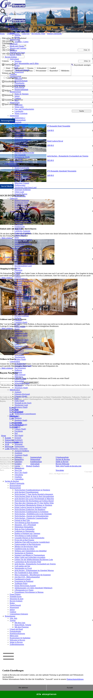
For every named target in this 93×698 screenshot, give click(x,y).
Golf (16, 68)
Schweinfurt (19, 381)
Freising (18, 277)
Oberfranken (14, 416)
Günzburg (18, 462)
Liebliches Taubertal (22, 231)
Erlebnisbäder (20, 85)
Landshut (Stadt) (21, 322)
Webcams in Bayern (17, 640)
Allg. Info (13, 618)
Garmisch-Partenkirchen (24, 281)
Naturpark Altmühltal (23, 233)
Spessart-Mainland (22, 242)
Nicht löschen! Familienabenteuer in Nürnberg (32, 490)
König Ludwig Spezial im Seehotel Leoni (30, 507)
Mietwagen (14, 636)
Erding (17, 274)
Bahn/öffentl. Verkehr (23, 625)
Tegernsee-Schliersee (23, 190)
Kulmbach (19, 440)
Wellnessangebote (21, 124)
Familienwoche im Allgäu (24, 549)
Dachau (17, 268)
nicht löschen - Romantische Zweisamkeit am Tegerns (35, 564)
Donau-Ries (19, 459)
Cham (17, 344)
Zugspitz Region (21, 194)
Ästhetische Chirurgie (23, 140)
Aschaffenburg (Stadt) (23, 366)
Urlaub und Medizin (17, 131)
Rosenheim (19, 301)
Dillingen (18, 457)
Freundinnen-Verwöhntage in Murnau (29, 592)
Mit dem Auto (20, 623)
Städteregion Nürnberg (23, 244)
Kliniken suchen (21, 144)
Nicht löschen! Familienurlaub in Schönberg (31, 512)
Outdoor (18, 98)
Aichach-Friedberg (22, 451)
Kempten (18, 464)
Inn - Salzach (20, 181)
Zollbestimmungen (17, 644)
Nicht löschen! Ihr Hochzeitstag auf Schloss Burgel (34, 501)
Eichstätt (18, 272)
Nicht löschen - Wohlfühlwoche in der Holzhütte (33, 514)
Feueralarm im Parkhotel (24, 581)
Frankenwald (20, 227)
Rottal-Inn (18, 331)
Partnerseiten (19, 446)
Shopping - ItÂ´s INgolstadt (25, 525)
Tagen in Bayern (16, 161)
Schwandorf (19, 355)
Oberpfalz (13, 338)
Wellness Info (20, 129)
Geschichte (14, 29)
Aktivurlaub (14, 59)
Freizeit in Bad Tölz (22, 520)
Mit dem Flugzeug (22, 627)
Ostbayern (14, 198)
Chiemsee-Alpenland (23, 177)
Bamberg (18, 418)
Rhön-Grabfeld (20, 379)
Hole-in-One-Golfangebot (24, 529)
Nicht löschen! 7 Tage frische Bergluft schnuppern (34, 494)
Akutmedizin (19, 133)
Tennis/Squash (15, 605)
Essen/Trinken (15, 594)
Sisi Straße (19, 159)
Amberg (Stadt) (20, 342)
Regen (17, 329)
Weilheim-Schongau (22, 307)
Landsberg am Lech (22, 285)
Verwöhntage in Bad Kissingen (26, 523)
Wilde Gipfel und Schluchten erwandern (30, 557)
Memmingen (19, 468)
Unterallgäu (19, 479)
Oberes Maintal (20, 235)
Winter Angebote (21, 113)
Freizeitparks (19, 83)
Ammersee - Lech (21, 170)
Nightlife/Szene (16, 596)
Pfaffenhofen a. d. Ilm (23, 298)
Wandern (18, 61)
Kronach (18, 438)
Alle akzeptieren (46, 694)
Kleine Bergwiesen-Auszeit (25, 586)
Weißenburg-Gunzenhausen (25, 414)
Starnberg (18, 303)
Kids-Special (19, 87)
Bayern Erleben (11, 57)
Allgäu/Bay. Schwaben (18, 449)
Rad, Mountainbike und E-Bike (27, 63)
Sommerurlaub (15, 92)
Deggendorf (19, 311)
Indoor (17, 96)
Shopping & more (16, 599)
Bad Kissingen (20, 368)
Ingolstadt (18, 283)
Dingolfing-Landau (22, 314)
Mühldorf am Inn (21, 290)
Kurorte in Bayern (21, 142)
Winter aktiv (19, 107)
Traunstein (19, 305)
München (18, 292)
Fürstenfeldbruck (21, 279)
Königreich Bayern (22, 31)
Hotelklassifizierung (17, 633)
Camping (13, 74)
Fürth (17, 398)
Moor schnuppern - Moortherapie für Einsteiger (33, 575)
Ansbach (18, 392)
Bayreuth (18, 422)
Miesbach (18, 288)
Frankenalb (19, 224)
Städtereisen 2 (20, 118)
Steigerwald (19, 246)
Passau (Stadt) (20, 327)
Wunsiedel (19, 444)
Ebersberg (18, 270)
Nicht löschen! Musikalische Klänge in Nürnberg (33, 505)
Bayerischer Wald (21, 203)
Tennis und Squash (22, 70)
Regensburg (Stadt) (22, 353)
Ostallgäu (18, 477)
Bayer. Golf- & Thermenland (26, 207)
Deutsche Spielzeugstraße (24, 153)
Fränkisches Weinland (23, 222)
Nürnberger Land (21, 405)
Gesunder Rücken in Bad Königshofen (29, 538)
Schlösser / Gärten (21, 42)
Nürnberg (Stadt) (21, 407)
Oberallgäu (19, 475)
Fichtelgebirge (20, 216)
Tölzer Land (19, 192)
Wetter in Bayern (16, 642)
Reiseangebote (20, 120)
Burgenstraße (20, 150)
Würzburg (18, 385)
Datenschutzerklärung (75, 679)
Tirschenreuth (20, 357)
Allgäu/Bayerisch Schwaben (20, 248)
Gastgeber (18, 79)
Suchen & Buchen (12, 481)
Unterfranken (15, 361)
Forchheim (19, 431)
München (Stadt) (21, 294)
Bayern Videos (15, 55)
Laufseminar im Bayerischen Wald (28, 562)
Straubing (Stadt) (21, 335)
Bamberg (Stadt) (21, 420)
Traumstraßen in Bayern (19, 146)
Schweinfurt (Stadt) (22, 383)
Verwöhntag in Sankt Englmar (26, 536)
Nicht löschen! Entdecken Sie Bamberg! (30, 509)
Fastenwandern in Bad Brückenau (28, 544)
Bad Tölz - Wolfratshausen (25, 264)
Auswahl (70, 688)
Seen (16, 100)
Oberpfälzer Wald (21, 209)
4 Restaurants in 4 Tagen (24, 590)
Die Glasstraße (20, 155)
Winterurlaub (15, 103)
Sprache (18, 35)
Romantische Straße (22, 157)
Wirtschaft (13, 44)
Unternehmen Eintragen (19, 614)
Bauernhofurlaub (21, 81)
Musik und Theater (17, 46)
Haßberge (18, 229)
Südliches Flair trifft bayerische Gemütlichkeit (32, 542)
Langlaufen (19, 111)
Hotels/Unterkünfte (22, 168)
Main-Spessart (20, 375)
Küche (17, 37)
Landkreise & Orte (12, 257)
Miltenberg (19, 377)
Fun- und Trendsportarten (24, 109)
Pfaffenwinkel (20, 185)
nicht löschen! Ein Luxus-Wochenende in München (34, 499)
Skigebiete (19, 105)
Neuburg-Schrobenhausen (25, 296)
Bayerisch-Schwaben (23, 255)
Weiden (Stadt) (20, 359)
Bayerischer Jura (21, 205)
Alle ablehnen (23, 688)
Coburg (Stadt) (20, 429)
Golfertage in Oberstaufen (24, 531)
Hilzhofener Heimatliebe (24, 527)
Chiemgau (18, 174)
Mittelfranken (15, 390)
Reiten (17, 66)
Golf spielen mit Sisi (22, 566)
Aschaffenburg (20, 364)
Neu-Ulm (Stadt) (21, 472)
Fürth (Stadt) (19, 401)
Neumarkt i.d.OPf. (22, 346)
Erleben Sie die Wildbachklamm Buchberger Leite (34, 559)
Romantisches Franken (23, 240)
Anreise (13, 620)
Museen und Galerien (18, 48)
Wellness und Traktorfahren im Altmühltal (30, 551)
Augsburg (18, 453)
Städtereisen (14, 116)
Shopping (13, 50)
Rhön (17, 237)
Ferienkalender (15, 631)
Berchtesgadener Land (23, 172)
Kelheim (18, 318)
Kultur (12, 33)
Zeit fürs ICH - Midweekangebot (27, 577)
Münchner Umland (22, 183)
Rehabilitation (20, 135)
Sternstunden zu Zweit (23, 568)
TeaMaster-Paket (21, 583)
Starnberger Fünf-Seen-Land (25, 187)
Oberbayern (14, 166)
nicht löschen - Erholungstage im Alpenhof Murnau (34, 570)
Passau (17, 324)
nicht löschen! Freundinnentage (27, 492)
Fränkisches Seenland (23, 220)
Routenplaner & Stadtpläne (20, 638)
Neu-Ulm (18, 470)
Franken (13, 211)
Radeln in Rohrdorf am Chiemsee (27, 533)
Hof (16, 433)
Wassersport (19, 72)
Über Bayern (10, 26)
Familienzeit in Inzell (23, 579)
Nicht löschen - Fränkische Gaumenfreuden (31, 518)
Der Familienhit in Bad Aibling (26, 573)
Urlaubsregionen (11, 163)
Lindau (17, 466)
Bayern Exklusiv (16, 601)
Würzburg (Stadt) (21, 388)
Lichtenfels (19, 442)
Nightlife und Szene (17, 52)
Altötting (18, 261)
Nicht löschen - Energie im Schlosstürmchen (31, 516)
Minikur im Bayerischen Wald (26, 546)
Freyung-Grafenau (22, 316)
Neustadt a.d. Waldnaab (24, 348)
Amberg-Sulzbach (21, 340)
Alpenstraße (19, 148)
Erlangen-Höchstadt (22, 394)
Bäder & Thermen (21, 94)
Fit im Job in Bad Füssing (24, 540)
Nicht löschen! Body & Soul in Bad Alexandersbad (34, 496)
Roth (16, 409)
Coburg (17, 427)
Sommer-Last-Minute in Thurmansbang (30, 555)
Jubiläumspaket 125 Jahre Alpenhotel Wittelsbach (33, 588)
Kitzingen (18, 372)
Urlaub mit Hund (16, 629)
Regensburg (19, 351)
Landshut (18, 320)
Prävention (19, 137)
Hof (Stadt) (19, 435)
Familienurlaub (15, 76)
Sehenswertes (15, 39)
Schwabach (19, 412)
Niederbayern (15, 309)
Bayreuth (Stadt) (21, 425)
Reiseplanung (10, 616)
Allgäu (17, 253)
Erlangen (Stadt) (21, 396)
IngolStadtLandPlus (22, 179)
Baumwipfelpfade (21, 89)
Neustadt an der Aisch (23, 403)
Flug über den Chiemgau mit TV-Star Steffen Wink (34, 503)
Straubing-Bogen (21, 333)
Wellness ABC (20, 126)
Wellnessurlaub (15, 122)
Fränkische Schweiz (22, 218)
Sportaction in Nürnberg (24, 553)
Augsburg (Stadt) (21, 455)
